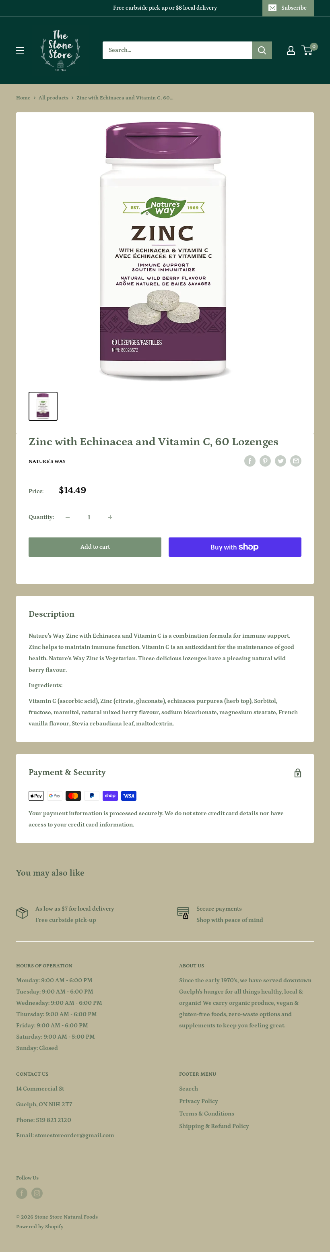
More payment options (235, 565)
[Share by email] (295, 461)
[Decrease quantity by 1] (67, 517)
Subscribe (294, 8)
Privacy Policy (198, 1101)
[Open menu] (20, 50)
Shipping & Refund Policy (214, 1126)
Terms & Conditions (206, 1113)
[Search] (262, 50)
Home (23, 98)
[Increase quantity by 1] (110, 517)
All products (53, 98)
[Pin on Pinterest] (265, 461)
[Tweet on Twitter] (280, 461)
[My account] (291, 50)
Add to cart (95, 546)
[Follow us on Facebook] (21, 1193)
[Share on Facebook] (250, 461)
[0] (307, 50)
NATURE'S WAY (47, 462)
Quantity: (41, 517)
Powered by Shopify (40, 1227)
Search (188, 1088)
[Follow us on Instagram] (37, 1193)
